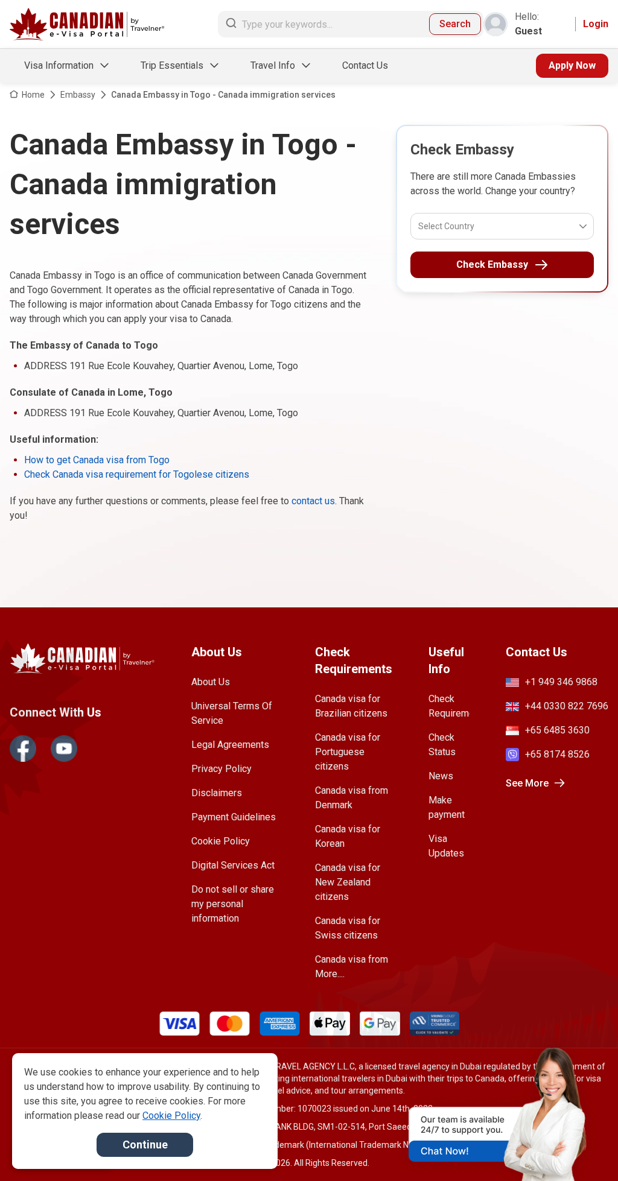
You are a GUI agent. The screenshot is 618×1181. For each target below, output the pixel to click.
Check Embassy (492, 264)
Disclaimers (216, 793)
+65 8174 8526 (557, 754)
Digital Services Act (233, 865)
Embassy (77, 95)
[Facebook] (23, 748)
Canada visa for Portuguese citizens (347, 752)
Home (33, 95)
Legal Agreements (230, 744)
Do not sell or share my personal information (232, 904)
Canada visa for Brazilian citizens (351, 706)
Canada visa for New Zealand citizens (347, 882)
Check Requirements (449, 706)
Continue (145, 1144)
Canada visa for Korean (347, 836)
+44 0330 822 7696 (566, 706)
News (440, 776)
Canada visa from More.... (351, 967)
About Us (210, 682)
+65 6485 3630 (557, 730)
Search (455, 24)
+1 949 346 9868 (561, 682)
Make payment (446, 807)
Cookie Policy (220, 841)
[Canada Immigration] (87, 24)
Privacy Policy (221, 768)
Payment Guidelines (233, 817)
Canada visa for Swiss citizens (347, 928)
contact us (313, 501)
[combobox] (419, 226)
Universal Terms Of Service (231, 713)
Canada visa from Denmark (351, 798)
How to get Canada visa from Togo (97, 460)
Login (595, 24)
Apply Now (572, 65)
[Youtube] (64, 748)
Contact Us (365, 65)
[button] (583, 1149)
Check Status (442, 745)
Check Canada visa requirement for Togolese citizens (136, 474)
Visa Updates (446, 846)
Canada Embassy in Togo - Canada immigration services (223, 95)
